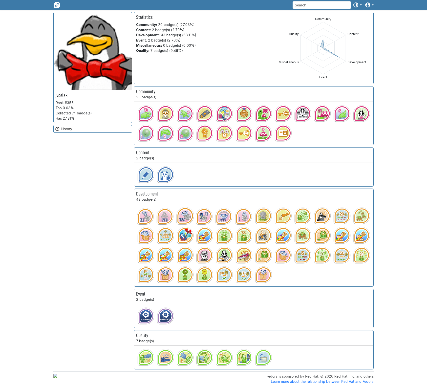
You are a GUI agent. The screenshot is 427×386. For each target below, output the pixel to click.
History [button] (66, 129)
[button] (357, 5)
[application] (323, 48)
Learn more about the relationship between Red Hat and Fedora (322, 381)
